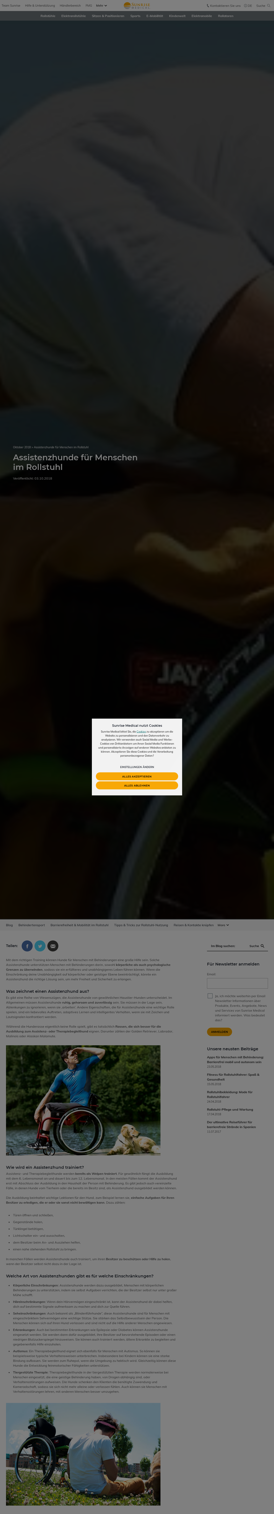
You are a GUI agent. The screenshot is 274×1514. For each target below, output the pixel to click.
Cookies (141, 731)
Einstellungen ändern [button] (137, 767)
